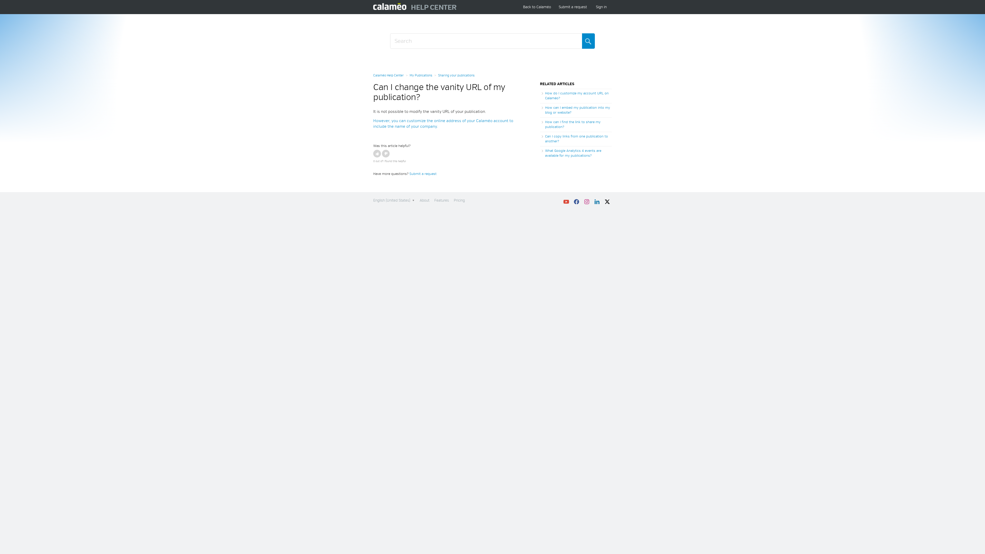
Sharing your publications (456, 75)
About (424, 200)
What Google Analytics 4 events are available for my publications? (573, 153)
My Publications (421, 75)
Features (441, 200)
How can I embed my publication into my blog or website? (577, 110)
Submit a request (573, 7)
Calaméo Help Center (388, 75)
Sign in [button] (601, 7)
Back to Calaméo (537, 7)
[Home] (390, 7)
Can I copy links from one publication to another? (576, 139)
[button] (377, 153)
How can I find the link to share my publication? (572, 124)
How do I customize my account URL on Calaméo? (577, 96)
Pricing (459, 200)
